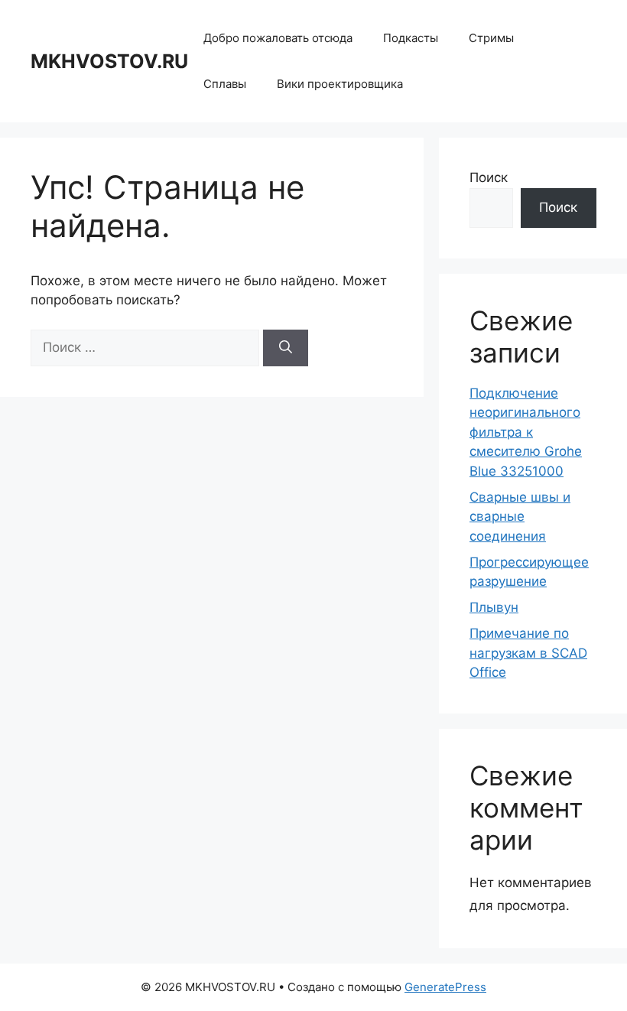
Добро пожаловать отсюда (277, 38)
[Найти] (285, 348)
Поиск (488, 177)
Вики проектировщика (340, 83)
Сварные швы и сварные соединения (519, 516)
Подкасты (410, 38)
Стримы (491, 38)
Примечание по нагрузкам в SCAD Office (528, 653)
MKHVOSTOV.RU (109, 61)
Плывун (493, 607)
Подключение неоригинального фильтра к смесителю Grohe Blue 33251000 (525, 432)
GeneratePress (445, 987)
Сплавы (224, 83)
